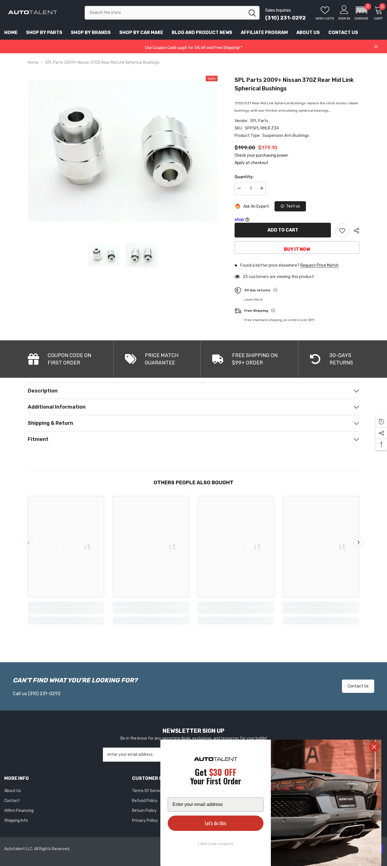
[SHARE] (354, 230)
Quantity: (244, 177)
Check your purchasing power (261, 155)
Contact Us (358, 686)
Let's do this (215, 823)
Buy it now (297, 249)
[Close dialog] (374, 747)
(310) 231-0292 (285, 18)
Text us (293, 206)
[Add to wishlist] (342, 230)
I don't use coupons (215, 843)
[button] (361, 12)
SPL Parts (259, 120)
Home (33, 62)
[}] (123, 151)
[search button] (252, 13)
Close (376, 46)
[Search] (172, 13)
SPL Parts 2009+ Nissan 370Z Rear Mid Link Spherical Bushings (294, 84)
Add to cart (282, 230)
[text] (215, 777)
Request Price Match (319, 266)
